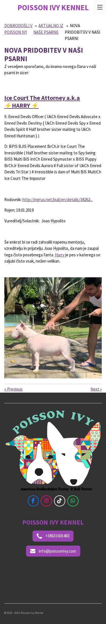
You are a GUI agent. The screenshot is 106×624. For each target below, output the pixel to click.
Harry (59, 254)
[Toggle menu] (100, 7)
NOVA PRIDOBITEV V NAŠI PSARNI (82, 32)
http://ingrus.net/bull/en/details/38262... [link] (57, 199)
